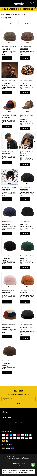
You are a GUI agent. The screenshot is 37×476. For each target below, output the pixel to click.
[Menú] (2, 3)
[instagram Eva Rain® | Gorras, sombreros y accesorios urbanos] (16, 423)
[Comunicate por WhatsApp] (33, 465)
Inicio (2, 14)
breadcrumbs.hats (11, 14)
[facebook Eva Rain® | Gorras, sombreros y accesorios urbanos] (21, 423)
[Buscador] (31, 3)
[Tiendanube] (18, 466)
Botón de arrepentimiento (18, 463)
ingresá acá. (32, 461)
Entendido (24, 472)
